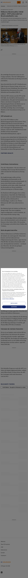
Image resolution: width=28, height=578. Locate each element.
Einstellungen (14, 303)
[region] (14, 289)
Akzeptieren (14, 306)
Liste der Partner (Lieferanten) (8, 298)
